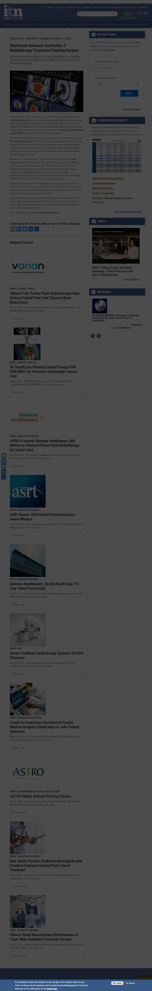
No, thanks (130, 983)
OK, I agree (117, 983)
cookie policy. (52, 988)
